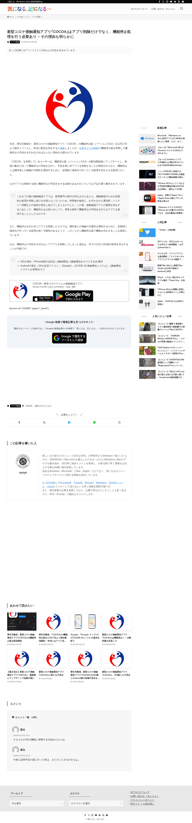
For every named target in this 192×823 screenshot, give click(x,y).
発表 (62, 148)
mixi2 (50, 486)
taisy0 (23, 472)
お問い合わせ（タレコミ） (144, 796)
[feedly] (175, 1)
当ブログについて (140, 792)
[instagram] (167, 1)
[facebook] (159, 1)
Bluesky (89, 482)
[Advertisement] (69, 65)
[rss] (179, 1)
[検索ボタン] (181, 8)
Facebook (66, 482)
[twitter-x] (163, 1)
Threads (78, 482)
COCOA (29, 406)
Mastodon (101, 482)
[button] (19, 422)
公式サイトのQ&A (89, 148)
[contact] (183, 1)
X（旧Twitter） (50, 482)
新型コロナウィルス (43, 406)
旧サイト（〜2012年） (142, 804)
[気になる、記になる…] (29, 9)
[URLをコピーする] (119, 422)
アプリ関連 (15, 42)
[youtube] (171, 1)
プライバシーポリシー (142, 800)
